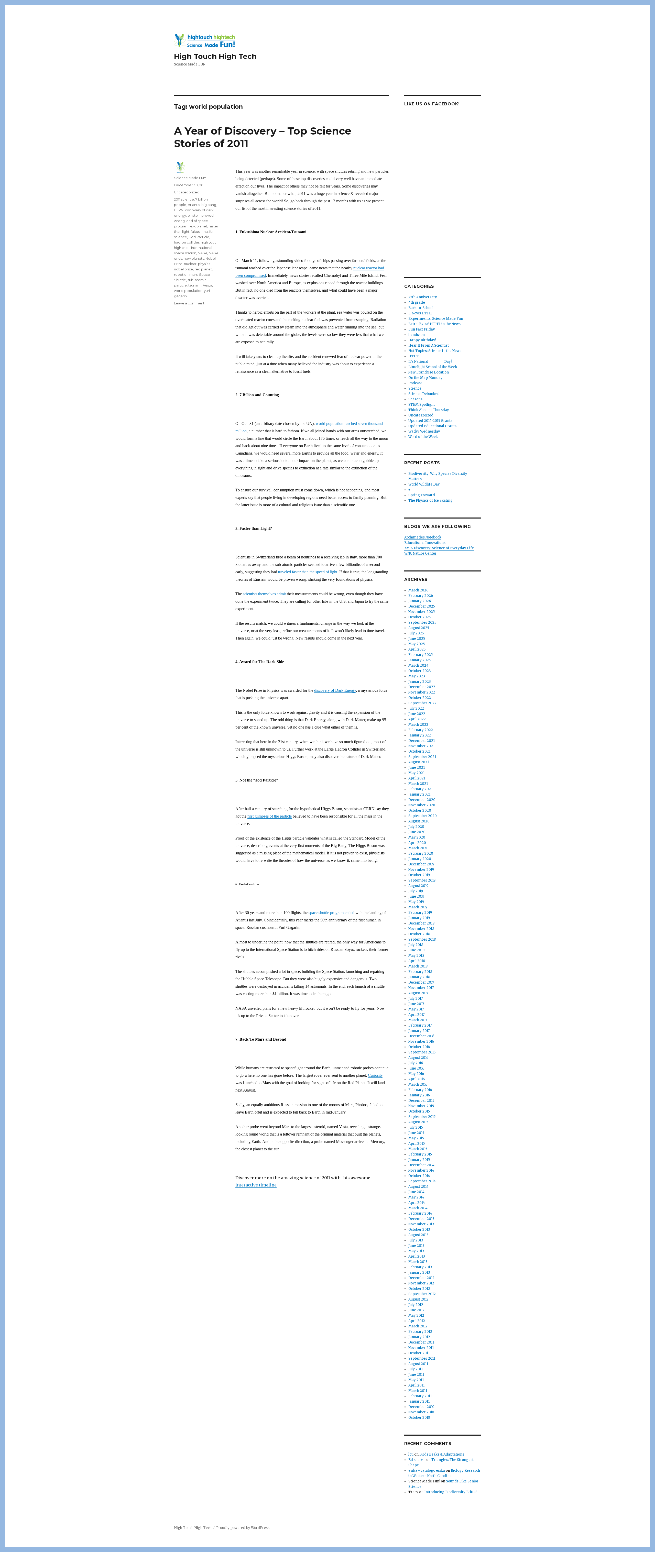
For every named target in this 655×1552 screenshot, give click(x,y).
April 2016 (416, 1079)
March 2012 (418, 1326)
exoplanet (198, 226)
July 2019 (415, 891)
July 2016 (415, 1063)
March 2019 (417, 907)
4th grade (416, 302)
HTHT (413, 356)
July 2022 (416, 708)
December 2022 (421, 687)
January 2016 (419, 1095)
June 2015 (416, 1133)
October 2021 (419, 751)
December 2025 (421, 606)
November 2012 (421, 1283)
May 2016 (416, 1074)
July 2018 (415, 945)
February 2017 (420, 1025)
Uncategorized (186, 192)
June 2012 (416, 1310)
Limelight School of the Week (432, 367)
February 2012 (420, 1331)
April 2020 (417, 843)
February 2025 (420, 655)
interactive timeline (256, 1184)
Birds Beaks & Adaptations (441, 1454)
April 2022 (417, 719)
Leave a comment (189, 303)
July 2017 (415, 998)
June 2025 (416, 638)
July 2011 (415, 1369)
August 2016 (418, 1057)
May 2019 (416, 902)
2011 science (184, 199)
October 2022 (419, 698)
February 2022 (420, 730)
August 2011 (418, 1364)
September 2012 (422, 1294)
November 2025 (421, 612)
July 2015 (415, 1127)
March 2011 (417, 1391)
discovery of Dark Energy (335, 690)
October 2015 (419, 1111)
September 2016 (421, 1052)
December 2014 (421, 1165)
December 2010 (421, 1407)
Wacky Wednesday (424, 431)
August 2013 (418, 1235)
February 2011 (420, 1396)
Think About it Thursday (428, 410)
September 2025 (422, 622)
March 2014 (418, 1208)
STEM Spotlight (421, 404)
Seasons (415, 399)
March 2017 (417, 1020)
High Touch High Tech (215, 56)
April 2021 (416, 778)
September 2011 (421, 1358)
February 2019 (420, 912)
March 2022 (418, 724)
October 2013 (419, 1229)
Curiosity (375, 1075)
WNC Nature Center (420, 553)
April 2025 (416, 649)
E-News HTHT (420, 313)
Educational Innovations (424, 543)
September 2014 (422, 1181)
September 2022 (422, 703)
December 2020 (421, 800)
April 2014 (416, 1203)
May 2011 (416, 1380)
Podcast (415, 383)
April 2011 (416, 1385)
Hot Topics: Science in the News (434, 351)
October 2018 (419, 934)
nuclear (190, 264)
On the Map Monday (425, 378)
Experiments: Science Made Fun (435, 318)
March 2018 (418, 966)
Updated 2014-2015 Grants (430, 421)
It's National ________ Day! (430, 361)
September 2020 (422, 816)
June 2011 (416, 1374)
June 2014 (416, 1192)
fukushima (199, 231)
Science (414, 388)
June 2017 (416, 1004)
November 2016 (421, 1041)
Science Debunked (424, 394)
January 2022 (419, 735)
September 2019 (421, 880)
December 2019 (421, 864)
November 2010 (421, 1412)
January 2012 (419, 1337)
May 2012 (416, 1315)
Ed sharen (416, 1460)
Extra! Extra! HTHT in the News (434, 324)
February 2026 (420, 595)
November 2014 (421, 1170)
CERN (178, 210)
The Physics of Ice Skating (430, 500)
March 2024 (418, 665)
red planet (203, 269)
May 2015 (416, 1138)
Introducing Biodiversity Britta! (450, 1492)
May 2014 (416, 1197)
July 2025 (416, 633)
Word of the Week (423, 437)
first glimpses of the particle (269, 816)
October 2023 (419, 671)
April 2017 (416, 1014)
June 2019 (416, 896)
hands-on (416, 335)
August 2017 (418, 993)
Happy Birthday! (422, 340)
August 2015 (418, 1122)
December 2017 (421, 982)
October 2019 (419, 875)
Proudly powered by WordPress (242, 1528)
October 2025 (419, 617)
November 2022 (421, 692)
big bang (208, 205)
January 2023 (419, 681)
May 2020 (416, 837)
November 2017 (421, 988)
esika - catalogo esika (426, 1470)
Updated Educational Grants (432, 426)
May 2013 (416, 1251)
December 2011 (421, 1342)
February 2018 (420, 972)
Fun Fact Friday (421, 329)
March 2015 (417, 1149)
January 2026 (419, 601)
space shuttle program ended (331, 912)
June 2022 (416, 714)
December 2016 (421, 1036)
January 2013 (419, 1272)
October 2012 (419, 1288)
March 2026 (418, 590)
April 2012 (416, 1321)
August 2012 (418, 1299)
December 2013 (421, 1219)
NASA (202, 253)
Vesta (207, 285)
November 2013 (421, 1224)
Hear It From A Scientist (428, 345)
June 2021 (416, 767)
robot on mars (186, 274)
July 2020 (416, 826)
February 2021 (420, 789)
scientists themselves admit (264, 594)
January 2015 (419, 1160)
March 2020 (418, 848)
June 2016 (416, 1068)
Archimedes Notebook (422, 537)
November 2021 (421, 746)
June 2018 (416, 950)
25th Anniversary (422, 297)
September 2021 (422, 757)
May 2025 (416, 644)
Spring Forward (421, 495)
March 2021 (418, 783)
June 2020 (416, 832)
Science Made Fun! (190, 178)
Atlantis (194, 205)
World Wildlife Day (424, 484)
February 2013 (420, 1267)
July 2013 (415, 1240)
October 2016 (419, 1047)
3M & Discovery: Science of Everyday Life (439, 548)
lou (410, 1454)
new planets (194, 258)
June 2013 (416, 1245)
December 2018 (421, 923)
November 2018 (421, 929)
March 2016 (417, 1084)
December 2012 (421, 1278)
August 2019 (418, 886)
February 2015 (420, 1154)
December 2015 (421, 1100)
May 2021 (416, 773)
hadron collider (186, 242)
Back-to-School (420, 308)
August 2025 (418, 628)
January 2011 (419, 1401)
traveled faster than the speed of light (307, 572)
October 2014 (419, 1176)
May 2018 (416, 955)
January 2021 (419, 794)
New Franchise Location (428, 372)
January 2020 (419, 859)
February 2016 (420, 1090)
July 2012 (415, 1305)
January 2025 (419, 660)
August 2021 (418, 762)
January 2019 (419, 918)
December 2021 (421, 741)
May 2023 (416, 676)
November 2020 (421, 805)
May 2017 (416, 1009)
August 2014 (418, 1186)
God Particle (199, 237)
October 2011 (419, 1353)
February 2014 (420, 1213)
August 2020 (419, 821)
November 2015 (421, 1106)
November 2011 (421, 1348)
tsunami (194, 285)
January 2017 (419, 1031)
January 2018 (419, 977)
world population (188, 291)
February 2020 (420, 853)
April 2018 (416, 961)
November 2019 (421, 869)
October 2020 (419, 810)
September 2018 (422, 939)
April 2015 (416, 1143)
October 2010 (419, 1417)
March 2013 (418, 1262)
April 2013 (416, 1256)
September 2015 (421, 1117)
